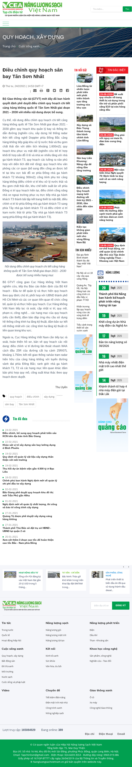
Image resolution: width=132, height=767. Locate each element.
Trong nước (7, 629)
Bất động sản (8, 660)
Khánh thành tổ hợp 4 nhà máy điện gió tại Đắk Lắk (113, 390)
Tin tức (6, 623)
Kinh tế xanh (52, 655)
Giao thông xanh (101, 690)
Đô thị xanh (7, 666)
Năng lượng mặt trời (56, 635)
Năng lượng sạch (57, 623)
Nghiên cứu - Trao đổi (100, 660)
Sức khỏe (50, 660)
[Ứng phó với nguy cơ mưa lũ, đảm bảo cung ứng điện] (112, 124)
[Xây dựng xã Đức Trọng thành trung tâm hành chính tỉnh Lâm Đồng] (85, 117)
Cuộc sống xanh (29, 46)
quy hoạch (16, 396)
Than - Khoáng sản (99, 640)
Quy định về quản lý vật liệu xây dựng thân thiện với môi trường (28, 458)
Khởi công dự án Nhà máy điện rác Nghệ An (113, 323)
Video (5, 690)
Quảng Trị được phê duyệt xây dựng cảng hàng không (27, 518)
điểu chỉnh (33, 396)
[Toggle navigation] (6, 25)
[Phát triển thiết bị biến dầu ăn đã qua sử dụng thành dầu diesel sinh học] (97, 577)
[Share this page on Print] (41, 90)
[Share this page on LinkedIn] (61, 90)
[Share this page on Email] (34, 90)
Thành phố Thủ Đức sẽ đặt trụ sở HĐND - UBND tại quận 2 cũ (27, 529)
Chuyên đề (53, 690)
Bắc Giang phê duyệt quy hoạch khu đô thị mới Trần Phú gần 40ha (28, 494)
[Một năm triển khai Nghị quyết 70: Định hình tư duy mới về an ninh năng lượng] (112, 159)
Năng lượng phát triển (104, 623)
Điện (92, 629)
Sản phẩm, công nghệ (114, 574)
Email (121, 734)
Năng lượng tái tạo (55, 640)
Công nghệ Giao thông (101, 707)
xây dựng (49, 396)
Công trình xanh (54, 707)
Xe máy (93, 702)
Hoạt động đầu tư (28, 572)
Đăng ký (121, 605)
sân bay (9, 404)
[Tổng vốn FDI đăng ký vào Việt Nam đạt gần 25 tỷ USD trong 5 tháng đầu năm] (10, 577)
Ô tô (92, 697)
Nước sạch (7, 676)
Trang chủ (9, 46)
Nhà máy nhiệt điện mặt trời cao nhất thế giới (112, 366)
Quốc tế (6, 635)
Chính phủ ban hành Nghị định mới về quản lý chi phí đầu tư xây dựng (30, 482)
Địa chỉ (89, 734)
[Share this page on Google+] (48, 90)
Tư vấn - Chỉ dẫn (70, 572)
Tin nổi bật (80, 70)
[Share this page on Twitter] (54, 90)
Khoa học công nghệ (103, 648)
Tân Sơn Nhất (26, 404)
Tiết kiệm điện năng (55, 697)
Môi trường (7, 671)
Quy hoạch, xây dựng (12, 655)
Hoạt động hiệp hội (11, 640)
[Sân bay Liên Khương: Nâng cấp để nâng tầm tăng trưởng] (85, 150)
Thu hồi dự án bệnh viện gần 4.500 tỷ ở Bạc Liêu (28, 470)
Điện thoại (106, 734)
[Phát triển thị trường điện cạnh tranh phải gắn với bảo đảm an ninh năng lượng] (112, 197)
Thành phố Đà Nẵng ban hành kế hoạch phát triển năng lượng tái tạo (112, 299)
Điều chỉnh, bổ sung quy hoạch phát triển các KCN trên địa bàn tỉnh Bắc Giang (30, 434)
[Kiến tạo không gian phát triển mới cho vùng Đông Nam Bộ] (85, 219)
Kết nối (50, 648)
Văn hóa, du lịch (54, 666)
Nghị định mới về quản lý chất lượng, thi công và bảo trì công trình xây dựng (30, 506)
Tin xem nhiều (83, 250)
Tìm (127, 9)
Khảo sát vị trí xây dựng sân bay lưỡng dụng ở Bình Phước (29, 446)
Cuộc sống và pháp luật (13, 682)
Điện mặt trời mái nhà (57, 702)
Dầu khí (93, 635)
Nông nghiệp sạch (55, 713)
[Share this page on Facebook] (67, 90)
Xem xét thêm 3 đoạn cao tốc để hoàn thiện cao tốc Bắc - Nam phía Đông (28, 541)
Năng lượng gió (53, 629)
